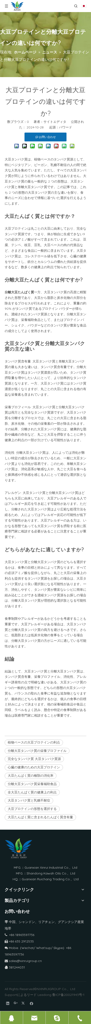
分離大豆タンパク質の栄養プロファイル (37, 751)
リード (32, 995)
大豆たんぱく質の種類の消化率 (30, 775)
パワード (65, 127)
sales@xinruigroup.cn (23, 961)
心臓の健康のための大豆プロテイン (34, 767)
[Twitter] (24, 1003)
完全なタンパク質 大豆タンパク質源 (34, 759)
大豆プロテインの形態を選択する (32, 809)
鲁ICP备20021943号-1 (68, 995)
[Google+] (16, 1003)
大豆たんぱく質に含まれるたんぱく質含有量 (40, 817)
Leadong (44, 995)
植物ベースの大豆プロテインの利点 (34, 742)
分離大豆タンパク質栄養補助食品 (32, 784)
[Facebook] (32, 1003)
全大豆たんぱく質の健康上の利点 (32, 792)
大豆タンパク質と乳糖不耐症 (29, 800)
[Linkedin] (8, 1003)
